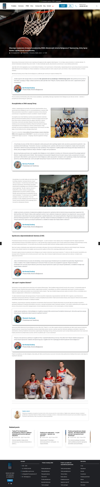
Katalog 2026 (38, 6)
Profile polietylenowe (45, 479)
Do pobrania (83, 474)
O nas (82, 465)
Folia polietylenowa (45, 471)
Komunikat (83, 484)
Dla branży (21, 6)
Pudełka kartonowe (65, 479)
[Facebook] (8, 483)
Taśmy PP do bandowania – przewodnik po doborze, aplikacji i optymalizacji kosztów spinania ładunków (22, 433)
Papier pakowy (64, 476)
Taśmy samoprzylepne (66, 468)
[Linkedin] (11, 483)
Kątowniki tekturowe (45, 482)
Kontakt (49, 6)
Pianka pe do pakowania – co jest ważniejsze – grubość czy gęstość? (49, 434)
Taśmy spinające (45, 484)
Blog (44, 6)
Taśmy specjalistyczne (66, 471)
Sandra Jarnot (38, 53)
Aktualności (83, 468)
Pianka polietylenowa (46, 468)
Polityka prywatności (85, 476)
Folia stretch (44, 476)
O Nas (31, 6)
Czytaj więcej (58, 1)
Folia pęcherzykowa (45, 474)
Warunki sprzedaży (85, 482)
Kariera (82, 479)
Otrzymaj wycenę (63, 6)
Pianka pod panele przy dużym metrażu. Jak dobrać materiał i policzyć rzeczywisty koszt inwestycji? (77, 433)
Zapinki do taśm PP (65, 482)
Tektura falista (64, 474)
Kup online (70, 6)
